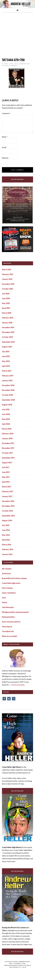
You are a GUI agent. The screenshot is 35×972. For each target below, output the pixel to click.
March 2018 (6, 429)
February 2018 (7, 434)
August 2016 (7, 520)
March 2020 (6, 313)
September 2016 (8, 516)
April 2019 (6, 366)
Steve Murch (7, 627)
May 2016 (6, 535)
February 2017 (7, 491)
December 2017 (8, 443)
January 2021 (7, 279)
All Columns (6, 569)
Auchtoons (6, 573)
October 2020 (7, 289)
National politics (8, 617)
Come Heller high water (11, 583)
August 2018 (7, 405)
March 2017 (6, 487)
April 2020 (6, 308)
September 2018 (8, 400)
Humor (4, 602)
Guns (4, 598)
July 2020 (5, 294)
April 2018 (6, 424)
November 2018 (8, 390)
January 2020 (7, 323)
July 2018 (5, 409)
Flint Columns (7, 588)
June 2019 (6, 356)
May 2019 (6, 361)
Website (5, 158)
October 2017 (7, 453)
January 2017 (7, 496)
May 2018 (6, 419)
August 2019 (7, 347)
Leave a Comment (10, 65)
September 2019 (8, 342)
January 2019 (7, 380)
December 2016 (8, 501)
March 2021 (6, 269)
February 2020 (7, 318)
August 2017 (7, 463)
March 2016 (6, 545)
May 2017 (6, 477)
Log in (24, 967)
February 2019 (7, 376)
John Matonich (8, 607)
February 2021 (7, 274)
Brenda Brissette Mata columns (14, 578)
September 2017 (8, 458)
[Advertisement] (17, 34)
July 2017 (5, 467)
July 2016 (5, 525)
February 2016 (7, 549)
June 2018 (6, 414)
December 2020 (8, 284)
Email (4, 147)
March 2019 (6, 371)
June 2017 (6, 472)
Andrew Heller (24, 961)
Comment (6, 113)
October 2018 (7, 395)
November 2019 (8, 332)
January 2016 (7, 554)
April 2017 (6, 482)
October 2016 (7, 511)
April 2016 (6, 540)
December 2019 (8, 327)
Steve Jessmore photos (11, 622)
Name (4, 137)
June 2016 (6, 530)
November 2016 (8, 506)
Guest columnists (9, 593)
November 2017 (8, 448)
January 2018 (7, 438)
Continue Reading (17, 685)
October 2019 (7, 337)
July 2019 (5, 351)
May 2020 (6, 303)
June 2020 (6, 298)
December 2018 (8, 385)
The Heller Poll (8, 631)
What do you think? (9, 636)
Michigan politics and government (15, 612)
